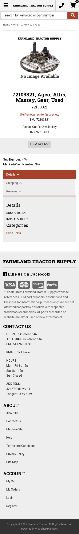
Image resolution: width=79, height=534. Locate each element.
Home (6, 24)
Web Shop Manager (46, 528)
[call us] (61, 5)
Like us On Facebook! (28, 274)
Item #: (11, 219)
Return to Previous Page (26, 24)
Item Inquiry (39, 144)
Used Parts (13, 233)
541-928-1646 (27, 334)
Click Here (23, 352)
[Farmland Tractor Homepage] (33, 5)
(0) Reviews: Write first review (39, 114)
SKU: (32, 119)
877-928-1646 (32, 339)
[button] (39, 15)
